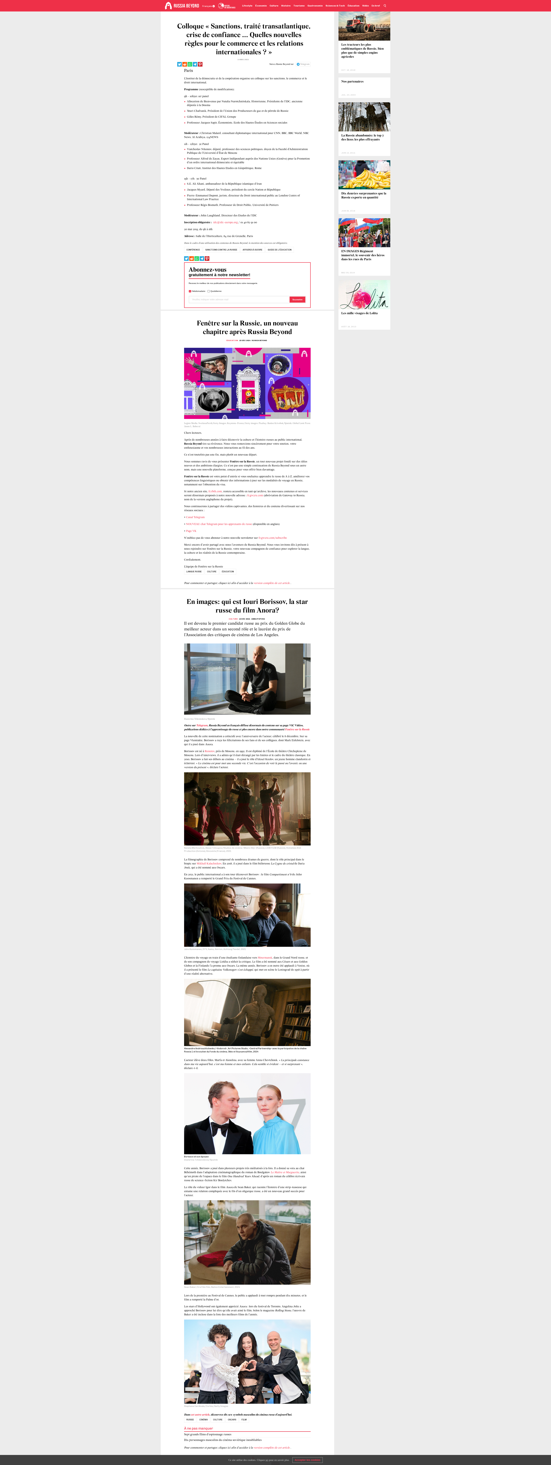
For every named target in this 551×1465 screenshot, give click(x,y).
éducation (228, 571)
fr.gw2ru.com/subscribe (273, 538)
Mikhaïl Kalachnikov (209, 863)
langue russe (194, 571)
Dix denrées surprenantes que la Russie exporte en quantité (363, 195)
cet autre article (200, 1414)
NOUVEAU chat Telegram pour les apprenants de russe (219, 524)
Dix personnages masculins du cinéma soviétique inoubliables (223, 1440)
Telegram (305, 64)
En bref (376, 5)
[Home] (168, 6)
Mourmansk (265, 957)
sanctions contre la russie (221, 249)
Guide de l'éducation (280, 249)
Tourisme (299, 5)
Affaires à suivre (252, 249)
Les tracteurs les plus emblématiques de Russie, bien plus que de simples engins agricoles (362, 51)
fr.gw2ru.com (255, 495)
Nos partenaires (352, 81)
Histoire (286, 5)
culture (212, 571)
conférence (193, 249)
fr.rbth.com (215, 491)
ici (267, 1460)
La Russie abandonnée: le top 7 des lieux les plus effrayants (362, 137)
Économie (261, 5)
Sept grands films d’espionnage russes (207, 1434)
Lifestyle (247, 5)
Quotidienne (216, 291)
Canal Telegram (195, 517)
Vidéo (365, 5)
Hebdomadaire (198, 291)
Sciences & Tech (335, 5)
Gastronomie (315, 5)
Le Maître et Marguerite (285, 1172)
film (244, 1419)
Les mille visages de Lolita (359, 313)
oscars (232, 1419)
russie (190, 1419)
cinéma (203, 1419)
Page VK (191, 531)
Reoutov (209, 751)
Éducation (353, 5)
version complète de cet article (272, 583)
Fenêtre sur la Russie (297, 729)
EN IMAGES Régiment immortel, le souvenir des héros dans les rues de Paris (363, 255)
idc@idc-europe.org (225, 222)
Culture (274, 5)
